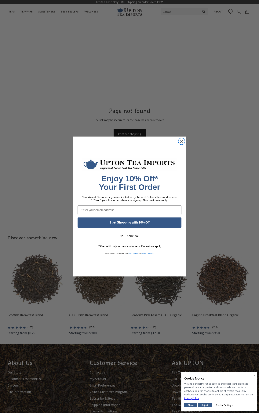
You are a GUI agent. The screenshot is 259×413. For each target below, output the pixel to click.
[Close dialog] (181, 141)
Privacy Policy (133, 253)
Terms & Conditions (147, 253)
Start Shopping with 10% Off (129, 222)
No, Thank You (129, 236)
